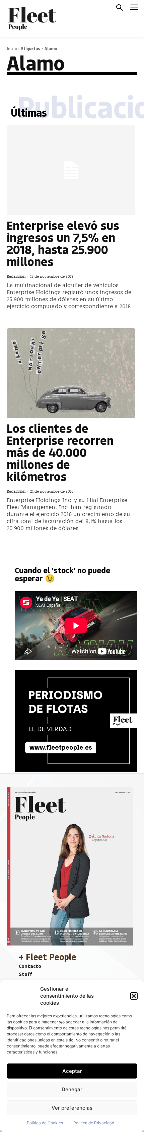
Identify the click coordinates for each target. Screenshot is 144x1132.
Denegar (72, 1089)
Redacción (16, 276)
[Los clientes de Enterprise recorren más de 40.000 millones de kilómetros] (71, 373)
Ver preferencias (72, 1108)
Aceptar (72, 1071)
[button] (134, 996)
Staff (25, 974)
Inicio (12, 48)
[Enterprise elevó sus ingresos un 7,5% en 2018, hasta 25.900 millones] (71, 170)
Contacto (30, 966)
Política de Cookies (45, 1122)
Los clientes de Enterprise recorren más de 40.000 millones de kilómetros (60, 452)
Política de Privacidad (93, 1122)
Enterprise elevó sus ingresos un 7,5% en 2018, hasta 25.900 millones (63, 243)
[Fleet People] (31, 18)
